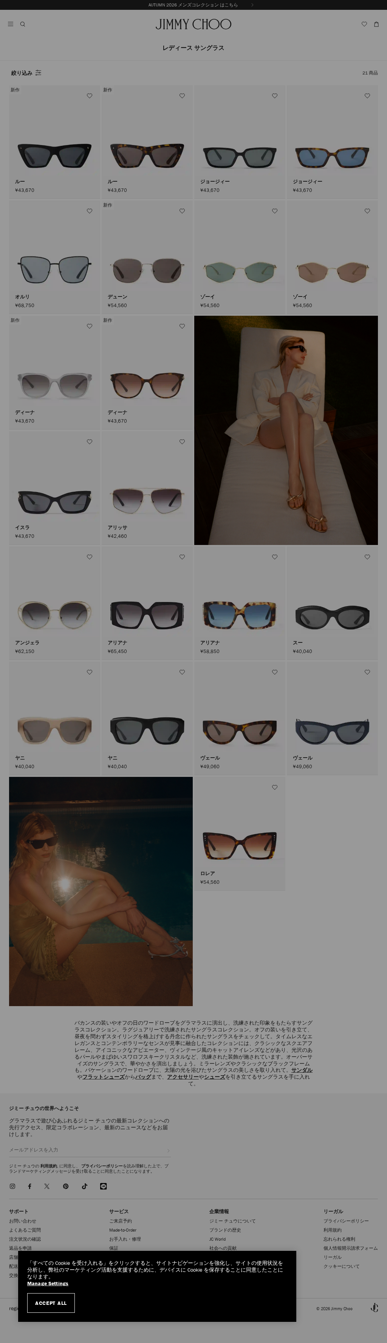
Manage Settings (47, 1283)
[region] (157, 1286)
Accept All (51, 1303)
